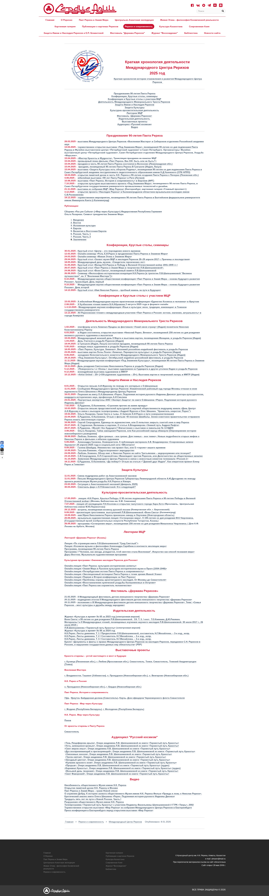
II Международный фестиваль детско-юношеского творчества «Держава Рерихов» (124, 596)
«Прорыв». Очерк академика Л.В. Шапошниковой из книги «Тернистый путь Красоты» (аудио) (117, 765)
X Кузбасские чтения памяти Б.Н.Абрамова (102, 304)
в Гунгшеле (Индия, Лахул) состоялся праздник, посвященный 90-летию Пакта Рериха (125, 343)
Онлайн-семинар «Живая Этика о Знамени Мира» (105, 256)
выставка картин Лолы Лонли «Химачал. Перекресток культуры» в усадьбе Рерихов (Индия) (129, 352)
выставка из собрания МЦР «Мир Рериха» (101, 189)
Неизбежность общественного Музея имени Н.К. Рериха (95, 785)
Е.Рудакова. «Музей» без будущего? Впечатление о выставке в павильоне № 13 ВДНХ (125, 428)
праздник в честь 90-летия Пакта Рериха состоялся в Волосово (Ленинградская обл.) (125, 164)
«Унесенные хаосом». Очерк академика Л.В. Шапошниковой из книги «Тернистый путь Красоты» (118, 754)
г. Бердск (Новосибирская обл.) (123, 686)
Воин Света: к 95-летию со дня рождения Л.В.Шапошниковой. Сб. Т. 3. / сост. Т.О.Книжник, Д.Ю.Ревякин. (122, 619)
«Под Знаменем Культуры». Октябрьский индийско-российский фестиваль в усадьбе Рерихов (130, 357)
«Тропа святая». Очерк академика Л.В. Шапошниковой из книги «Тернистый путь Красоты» (115, 757)
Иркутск (75, 698)
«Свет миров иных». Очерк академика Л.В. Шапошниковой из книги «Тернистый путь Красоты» (117, 748)
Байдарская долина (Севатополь (99, 698)
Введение (78, 220)
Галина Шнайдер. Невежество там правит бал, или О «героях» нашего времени (121, 447)
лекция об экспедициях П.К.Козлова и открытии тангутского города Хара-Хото (120, 504)
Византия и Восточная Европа (89, 231)
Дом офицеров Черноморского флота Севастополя (156, 698)
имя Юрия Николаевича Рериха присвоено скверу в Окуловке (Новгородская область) (126, 515)
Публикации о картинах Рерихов (100, 26)
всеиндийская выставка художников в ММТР (103, 371)
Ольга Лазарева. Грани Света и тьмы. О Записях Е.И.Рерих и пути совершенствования (126, 414)
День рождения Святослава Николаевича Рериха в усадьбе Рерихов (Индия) (120, 366)
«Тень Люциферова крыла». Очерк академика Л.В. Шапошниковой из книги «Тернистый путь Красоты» (121, 743)
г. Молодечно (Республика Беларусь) (123, 709)
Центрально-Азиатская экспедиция (134, 20)
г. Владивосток (72, 675)
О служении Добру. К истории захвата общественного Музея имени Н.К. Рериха (108, 793)
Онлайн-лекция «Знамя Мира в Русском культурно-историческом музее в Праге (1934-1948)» (115, 568)
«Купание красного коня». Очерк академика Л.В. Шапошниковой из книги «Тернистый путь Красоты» (121, 762)
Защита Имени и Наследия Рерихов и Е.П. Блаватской (74, 33)
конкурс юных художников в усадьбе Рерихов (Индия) (108, 346)
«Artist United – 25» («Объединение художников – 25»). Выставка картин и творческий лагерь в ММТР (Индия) (138, 374)
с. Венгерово (156, 675)
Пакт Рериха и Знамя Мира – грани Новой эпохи (91, 790)
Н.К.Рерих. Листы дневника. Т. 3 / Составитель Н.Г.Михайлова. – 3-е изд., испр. (107, 639)
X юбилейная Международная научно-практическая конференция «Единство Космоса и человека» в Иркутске (138, 301)
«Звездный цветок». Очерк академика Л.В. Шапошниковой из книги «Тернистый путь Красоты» (117, 760)
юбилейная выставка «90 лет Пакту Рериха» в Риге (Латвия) (111, 178)
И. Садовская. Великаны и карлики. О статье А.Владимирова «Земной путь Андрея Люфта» (128, 425)
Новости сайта (212, 33)
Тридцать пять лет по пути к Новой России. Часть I (92, 799)
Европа (77, 228)
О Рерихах (66, 20)
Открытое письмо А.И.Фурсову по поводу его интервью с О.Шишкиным (118, 386)
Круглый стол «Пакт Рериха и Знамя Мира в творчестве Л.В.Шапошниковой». (121, 267)
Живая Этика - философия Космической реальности (189, 20)
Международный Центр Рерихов (125, 821)
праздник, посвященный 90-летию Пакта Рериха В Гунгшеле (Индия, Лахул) (119, 166)
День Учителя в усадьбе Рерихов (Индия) (101, 341)
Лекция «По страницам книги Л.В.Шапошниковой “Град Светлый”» (101, 543)
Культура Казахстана (170, 26)
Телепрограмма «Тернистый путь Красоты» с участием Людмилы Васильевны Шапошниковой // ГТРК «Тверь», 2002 (129, 805)
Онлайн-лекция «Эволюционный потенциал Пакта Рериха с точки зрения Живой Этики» (113, 574)
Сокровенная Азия (199, 26)
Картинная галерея (65, 26)
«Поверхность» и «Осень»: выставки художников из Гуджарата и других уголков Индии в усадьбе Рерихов (138, 369)
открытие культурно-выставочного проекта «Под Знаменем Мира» (115, 183)
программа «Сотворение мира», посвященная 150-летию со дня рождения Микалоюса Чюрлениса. (133, 523)
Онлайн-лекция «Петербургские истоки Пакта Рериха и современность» (104, 571)
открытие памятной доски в (93, 175)
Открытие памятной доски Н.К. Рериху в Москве (91, 788)
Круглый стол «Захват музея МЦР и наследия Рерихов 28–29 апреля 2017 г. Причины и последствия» (134, 259)
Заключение (79, 239)
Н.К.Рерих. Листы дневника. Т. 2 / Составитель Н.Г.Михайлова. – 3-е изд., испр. (107, 636)
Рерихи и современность (139, 26)
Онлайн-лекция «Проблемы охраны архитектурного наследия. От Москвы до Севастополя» (115, 579)
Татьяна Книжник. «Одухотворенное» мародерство (106, 450)
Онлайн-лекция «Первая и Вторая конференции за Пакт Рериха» (100, 577)
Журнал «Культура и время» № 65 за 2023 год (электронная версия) (102, 616)
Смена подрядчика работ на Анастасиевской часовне (107, 475)
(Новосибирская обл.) (176, 675)
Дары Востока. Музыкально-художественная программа (95, 554)
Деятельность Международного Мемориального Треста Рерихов (134, 102)
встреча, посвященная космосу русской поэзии (104, 509)
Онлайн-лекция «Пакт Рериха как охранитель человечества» (98, 585)
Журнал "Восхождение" (164, 33)
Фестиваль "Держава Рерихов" (127, 33)
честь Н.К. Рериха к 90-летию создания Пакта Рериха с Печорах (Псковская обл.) (154, 175)
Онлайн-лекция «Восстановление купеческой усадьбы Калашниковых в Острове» (110, 582)
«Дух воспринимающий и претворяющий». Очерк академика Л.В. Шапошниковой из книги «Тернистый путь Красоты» (129, 751)
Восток (77, 222)
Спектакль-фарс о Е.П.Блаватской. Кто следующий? (107, 487)
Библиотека (191, 33)
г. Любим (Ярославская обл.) (112, 661)
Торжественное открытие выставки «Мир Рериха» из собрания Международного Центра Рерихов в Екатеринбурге (128, 807)
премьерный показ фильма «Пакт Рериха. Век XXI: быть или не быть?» (117, 161)
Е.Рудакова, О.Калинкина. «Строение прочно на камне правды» (113, 405)
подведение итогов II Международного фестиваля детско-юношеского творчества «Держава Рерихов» (135, 599)
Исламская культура (84, 225)
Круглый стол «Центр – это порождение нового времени (109, 251)
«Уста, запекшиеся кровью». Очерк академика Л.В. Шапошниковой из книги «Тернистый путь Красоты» (121, 745)
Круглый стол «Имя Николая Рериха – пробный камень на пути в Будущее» (119, 290)
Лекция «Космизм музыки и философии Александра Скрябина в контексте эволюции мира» (115, 546)
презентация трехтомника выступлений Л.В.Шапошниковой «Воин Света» (117, 512)
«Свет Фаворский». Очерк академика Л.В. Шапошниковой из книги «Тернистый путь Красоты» (116, 774)
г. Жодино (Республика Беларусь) (83, 709)
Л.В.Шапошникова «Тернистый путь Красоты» (90, 627)
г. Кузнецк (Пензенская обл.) (79, 661)
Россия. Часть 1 (82, 234)
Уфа (66, 698)
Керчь (122, 698)
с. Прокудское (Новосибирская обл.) (127, 675)
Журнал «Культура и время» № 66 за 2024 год (89, 630)
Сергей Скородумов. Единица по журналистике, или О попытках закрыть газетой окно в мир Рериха (133, 422)
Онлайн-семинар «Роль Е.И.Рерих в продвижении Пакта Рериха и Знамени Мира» (123, 253)
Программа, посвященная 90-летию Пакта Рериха (91, 549)
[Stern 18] (80, 8)
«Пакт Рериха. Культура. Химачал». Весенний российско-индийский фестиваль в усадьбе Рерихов (133, 349)
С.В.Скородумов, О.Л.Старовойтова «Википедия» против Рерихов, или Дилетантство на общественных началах (140, 456)
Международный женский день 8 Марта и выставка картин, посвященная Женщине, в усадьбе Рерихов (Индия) (139, 338)
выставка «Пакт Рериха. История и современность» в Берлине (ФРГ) (116, 180)
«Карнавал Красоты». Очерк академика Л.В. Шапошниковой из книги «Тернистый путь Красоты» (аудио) (122, 768)
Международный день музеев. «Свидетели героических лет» (111, 262)
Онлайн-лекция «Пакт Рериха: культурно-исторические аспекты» (100, 565)
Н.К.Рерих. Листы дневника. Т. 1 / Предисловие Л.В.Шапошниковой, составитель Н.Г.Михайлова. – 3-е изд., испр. (127, 633)
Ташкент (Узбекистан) (94, 675)
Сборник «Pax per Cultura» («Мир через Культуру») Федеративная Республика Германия (113, 211)
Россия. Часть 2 (82, 236)
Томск (149, 661)
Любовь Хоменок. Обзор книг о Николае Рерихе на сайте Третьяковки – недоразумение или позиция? (134, 453)
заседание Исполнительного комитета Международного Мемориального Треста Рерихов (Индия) (131, 355)
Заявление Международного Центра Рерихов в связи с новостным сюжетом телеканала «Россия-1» (133, 458)
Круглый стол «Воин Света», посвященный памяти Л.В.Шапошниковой (117, 270)
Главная (49, 20)
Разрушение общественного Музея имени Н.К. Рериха (94, 802)
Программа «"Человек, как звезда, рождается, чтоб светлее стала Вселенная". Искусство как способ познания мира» (129, 551)
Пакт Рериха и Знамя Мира (93, 20)
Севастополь (137, 661)
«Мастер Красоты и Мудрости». (95, 158)
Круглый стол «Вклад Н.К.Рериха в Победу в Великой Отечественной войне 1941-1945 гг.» (128, 265)
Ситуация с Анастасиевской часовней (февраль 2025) (108, 484)
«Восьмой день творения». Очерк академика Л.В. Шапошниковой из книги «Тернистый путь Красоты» (121, 771)
